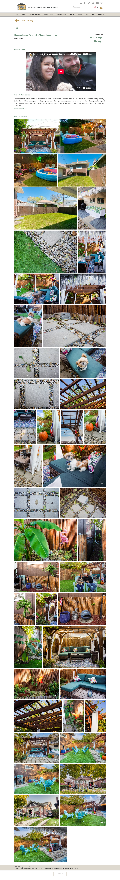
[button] (101, 7)
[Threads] (93, 3)
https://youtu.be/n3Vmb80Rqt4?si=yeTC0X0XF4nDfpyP (60, 92)
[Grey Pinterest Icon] (101, 3)
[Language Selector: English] (96, 7)
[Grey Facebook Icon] (84, 3)
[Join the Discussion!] (81, 3)
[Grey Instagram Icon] (88, 3)
